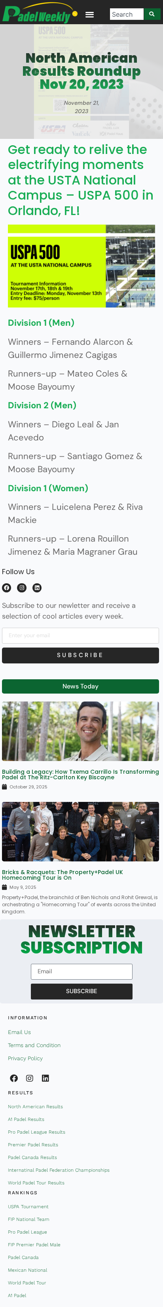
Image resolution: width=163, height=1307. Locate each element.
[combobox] (127, 14)
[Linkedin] (37, 587)
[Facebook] (6, 587)
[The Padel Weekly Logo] (40, 13)
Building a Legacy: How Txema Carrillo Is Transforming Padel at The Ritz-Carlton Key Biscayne (80, 774)
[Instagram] (21, 587)
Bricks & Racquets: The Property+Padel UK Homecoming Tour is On (62, 875)
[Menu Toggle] (89, 14)
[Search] (152, 14)
